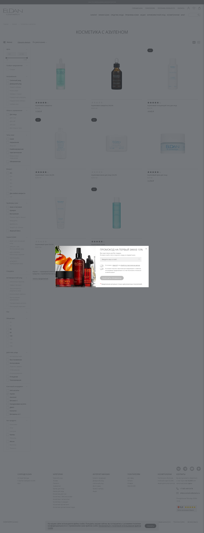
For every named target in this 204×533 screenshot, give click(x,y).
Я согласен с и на (122, 265)
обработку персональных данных (130, 265)
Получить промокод (111, 278)
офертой (115, 265)
